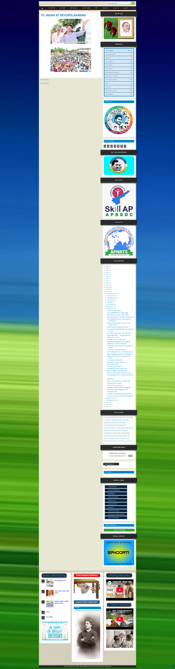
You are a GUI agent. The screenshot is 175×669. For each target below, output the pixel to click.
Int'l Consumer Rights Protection (116, 514)
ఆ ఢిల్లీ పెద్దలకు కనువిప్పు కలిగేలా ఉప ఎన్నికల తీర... (119, 387)
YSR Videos (114, 420)
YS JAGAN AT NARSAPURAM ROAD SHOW (119, 394)
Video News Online (118, 435)
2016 (107, 283)
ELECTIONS (86, 8)
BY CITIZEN (49, 617)
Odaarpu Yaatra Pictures (117, 422)
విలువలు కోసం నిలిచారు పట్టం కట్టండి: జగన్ (117, 389)
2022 (107, 270)
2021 (107, 272)
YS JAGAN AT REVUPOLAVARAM (63, 15)
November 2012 (111, 293)
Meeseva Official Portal (114, 490)
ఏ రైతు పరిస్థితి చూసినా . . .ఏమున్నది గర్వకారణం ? (119, 335)
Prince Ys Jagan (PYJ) (69, 666)
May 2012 (110, 306)
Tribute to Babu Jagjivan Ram (115, 385)
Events (106, 438)
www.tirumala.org (112, 486)
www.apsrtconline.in (113, 497)
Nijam (105, 430)
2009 (107, 406)
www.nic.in (111, 507)
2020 (107, 274)
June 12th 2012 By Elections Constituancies (119, 333)
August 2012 (110, 300)
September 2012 (112, 298)
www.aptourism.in (112, 503)
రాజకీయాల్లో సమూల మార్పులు (114, 383)
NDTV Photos (108, 435)
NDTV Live (127, 435)
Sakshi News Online (127, 427)
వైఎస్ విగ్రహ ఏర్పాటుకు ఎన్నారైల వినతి (116, 339)
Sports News (116, 433)
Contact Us (129, 441)
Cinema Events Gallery (111, 441)
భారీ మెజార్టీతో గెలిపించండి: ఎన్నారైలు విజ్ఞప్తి (117, 313)
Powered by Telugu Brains (104, 666)
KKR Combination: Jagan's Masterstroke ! (118, 315)
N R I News (118, 427)
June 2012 (110, 304)
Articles (106, 422)
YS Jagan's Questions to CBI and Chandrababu (120, 396)
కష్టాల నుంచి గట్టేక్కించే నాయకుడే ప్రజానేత (116, 370)
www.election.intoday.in (114, 510)
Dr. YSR (62, 8)
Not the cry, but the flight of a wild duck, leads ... (120, 373)
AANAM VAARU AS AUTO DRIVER (116, 343)
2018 (107, 279)
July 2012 (110, 302)
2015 (107, 285)
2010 (107, 404)
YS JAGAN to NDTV (112, 391)
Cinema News (107, 433)
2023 (107, 268)
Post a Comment (44, 83)
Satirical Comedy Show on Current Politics (118, 381)
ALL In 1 (116, 8)
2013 (107, 289)
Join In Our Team (123, 420)
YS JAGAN (51, 8)
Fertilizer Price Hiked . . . (113, 337)
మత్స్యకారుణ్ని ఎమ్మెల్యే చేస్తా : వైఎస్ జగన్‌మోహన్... (119, 341)
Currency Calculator (119, 530)
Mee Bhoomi (111, 493)
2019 (107, 276)
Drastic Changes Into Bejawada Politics (118, 327)
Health (117, 438)
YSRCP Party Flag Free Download (118, 430)
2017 (107, 281)
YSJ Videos (107, 420)
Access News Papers (113, 517)
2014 (107, 287)
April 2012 (110, 308)
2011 (107, 402)
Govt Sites (122, 441)
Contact (96, 666)
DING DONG (110, 379)
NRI (96, 8)
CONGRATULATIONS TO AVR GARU (117, 368)
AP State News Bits (109, 425)
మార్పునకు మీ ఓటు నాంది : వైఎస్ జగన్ (116, 362)
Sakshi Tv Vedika (109, 427)
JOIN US (105, 8)
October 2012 (111, 296)
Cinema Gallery (124, 438)
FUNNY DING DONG (112, 364)
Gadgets (111, 438)
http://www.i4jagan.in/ (60, 580)
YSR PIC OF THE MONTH (114, 310)
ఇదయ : (48, 611)
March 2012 (110, 398)
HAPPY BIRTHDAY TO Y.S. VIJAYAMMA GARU (119, 352)
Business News (125, 433)
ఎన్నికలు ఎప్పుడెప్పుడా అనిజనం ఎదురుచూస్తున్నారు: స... (120, 354)
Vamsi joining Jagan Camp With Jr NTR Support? (120, 317)
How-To (126, 8)
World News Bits (121, 425)
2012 (107, 291)
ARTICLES (73, 8)
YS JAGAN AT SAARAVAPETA (115, 360)
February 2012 (111, 400)
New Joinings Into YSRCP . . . (115, 366)
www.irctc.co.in (112, 500)
